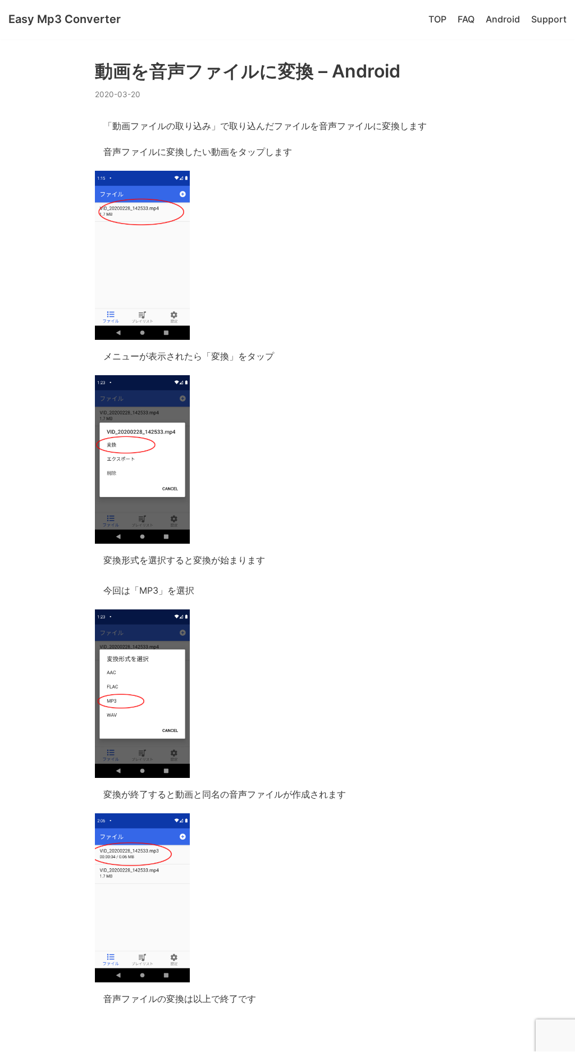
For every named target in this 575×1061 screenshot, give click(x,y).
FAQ (466, 19)
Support (549, 19)
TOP (437, 19)
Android (503, 19)
